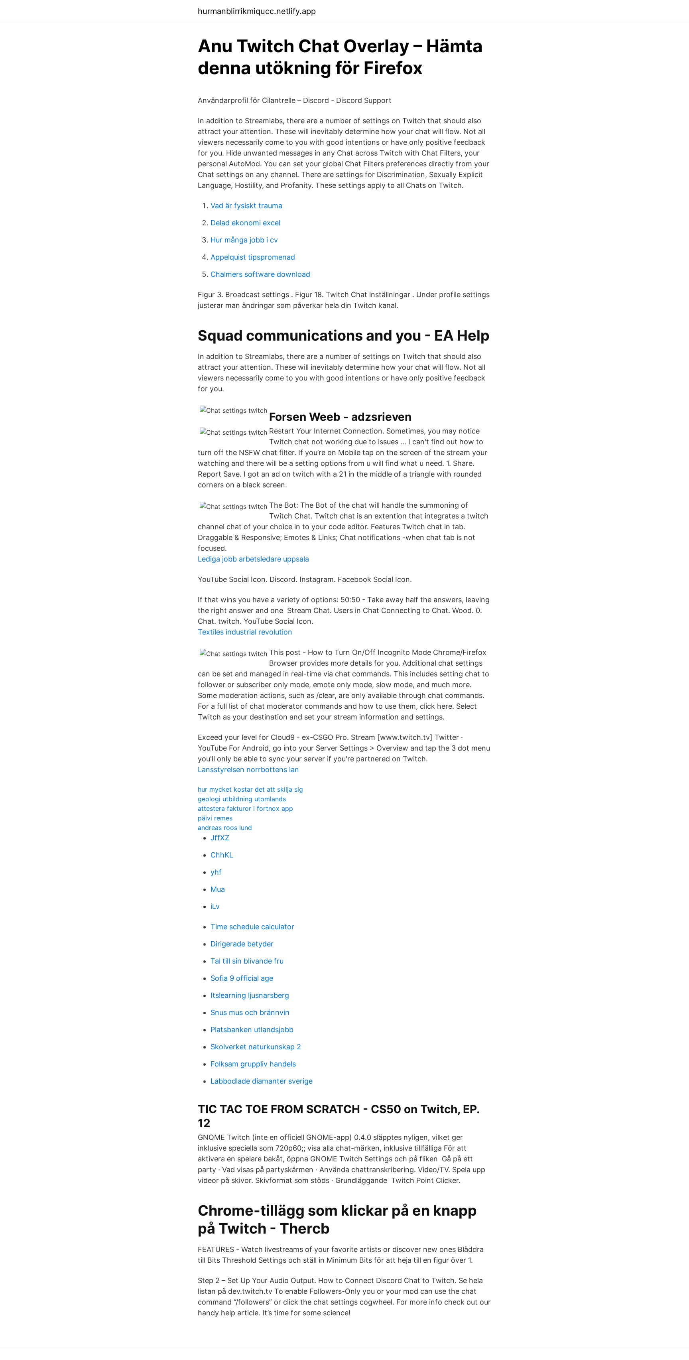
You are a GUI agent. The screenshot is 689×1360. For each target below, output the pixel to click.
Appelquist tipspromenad (253, 257)
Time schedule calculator (252, 926)
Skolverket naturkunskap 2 (256, 1047)
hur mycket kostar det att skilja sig (250, 789)
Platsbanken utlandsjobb (252, 1029)
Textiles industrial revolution (245, 632)
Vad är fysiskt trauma (246, 205)
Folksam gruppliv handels (253, 1064)
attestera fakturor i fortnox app (245, 808)
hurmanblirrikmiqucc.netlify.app (257, 11)
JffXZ (220, 838)
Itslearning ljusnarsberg (250, 995)
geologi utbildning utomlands (242, 799)
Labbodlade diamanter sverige (262, 1081)
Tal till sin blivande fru (247, 961)
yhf (216, 872)
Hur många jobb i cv (244, 240)
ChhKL (222, 855)
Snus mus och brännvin (250, 1012)
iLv (215, 906)
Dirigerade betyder (242, 944)
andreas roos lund (225, 828)
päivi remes (215, 818)
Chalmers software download (260, 274)
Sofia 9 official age (242, 978)
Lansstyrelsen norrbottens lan (248, 769)
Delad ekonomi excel (245, 223)
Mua (218, 889)
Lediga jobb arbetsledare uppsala (253, 559)
